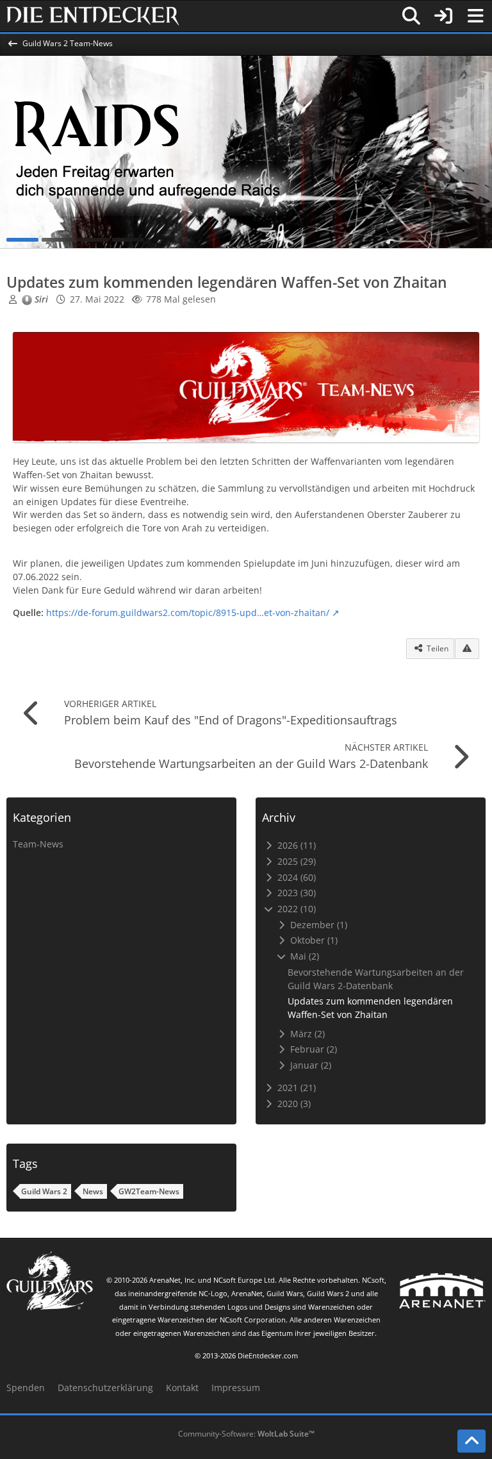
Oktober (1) (313, 940)
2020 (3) (293, 1103)
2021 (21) (295, 1087)
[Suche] (411, 16)
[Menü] (475, 16)
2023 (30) (295, 893)
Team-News (38, 844)
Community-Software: (246, 1433)
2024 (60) (295, 877)
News (93, 1191)
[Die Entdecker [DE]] (93, 16)
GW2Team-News (149, 1191)
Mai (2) (303, 956)
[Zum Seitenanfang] (471, 1441)
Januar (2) (309, 1065)
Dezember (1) (317, 925)
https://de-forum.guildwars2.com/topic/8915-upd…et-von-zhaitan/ (187, 612)
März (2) (306, 1034)
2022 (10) (295, 909)
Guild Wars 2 (44, 1191)
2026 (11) (295, 845)
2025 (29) (295, 861)
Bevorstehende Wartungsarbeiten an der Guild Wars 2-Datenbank (376, 979)
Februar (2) (312, 1049)
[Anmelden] (443, 16)
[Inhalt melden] (467, 648)
